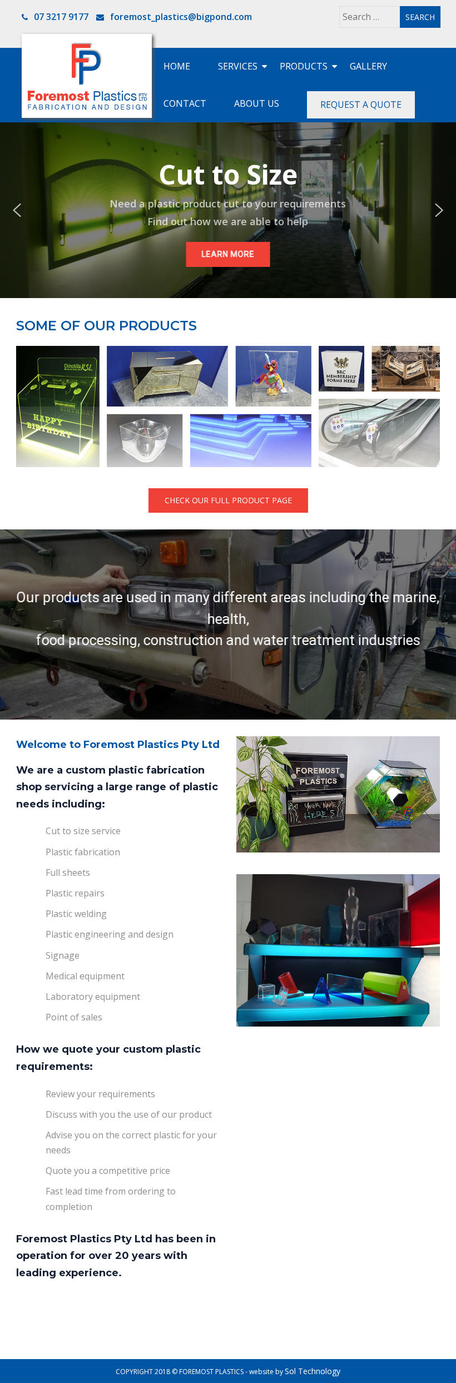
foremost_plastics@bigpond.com (181, 17)
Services (237, 66)
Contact (184, 103)
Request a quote (361, 104)
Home (176, 66)
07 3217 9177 (60, 17)
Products (304, 66)
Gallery (368, 66)
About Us (256, 103)
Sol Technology (312, 1371)
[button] (17, 210)
